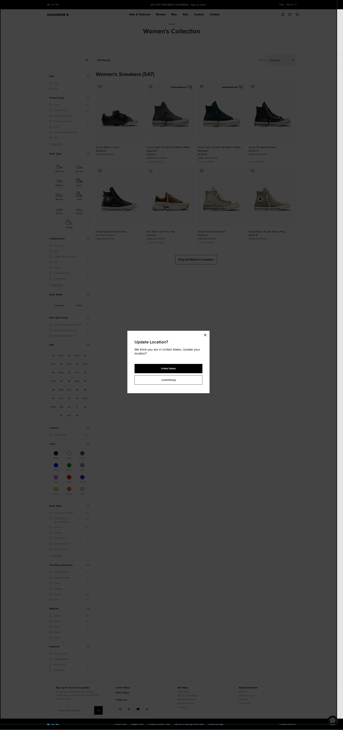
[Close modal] (206, 334)
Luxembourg (168, 380)
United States (168, 368)
